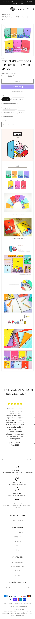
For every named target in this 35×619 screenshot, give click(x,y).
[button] (2, 9)
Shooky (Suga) (19, 99)
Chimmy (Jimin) (10, 112)
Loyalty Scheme (17, 532)
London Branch (17, 520)
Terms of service (13, 606)
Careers (17, 546)
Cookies (17, 575)
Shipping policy (23, 606)
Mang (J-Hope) (9, 117)
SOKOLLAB (5, 14)
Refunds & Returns (17, 566)
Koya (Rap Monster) (11, 108)
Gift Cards (17, 537)
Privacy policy (27, 603)
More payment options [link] (18, 91)
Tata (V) (7, 99)
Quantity (3, 121)
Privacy (17, 571)
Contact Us (17, 541)
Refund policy (18, 603)
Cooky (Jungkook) (11, 104)
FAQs (17, 550)
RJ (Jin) (22, 112)
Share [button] (5, 377)
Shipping (10, 75)
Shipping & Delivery (17, 562)
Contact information (18, 609)
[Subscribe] (28, 587)
